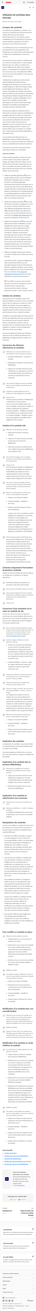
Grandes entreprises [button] (8, 1277)
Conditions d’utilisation (19, 1305)
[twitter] (9, 1301)
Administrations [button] (6, 1281)
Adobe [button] (4, 1288)
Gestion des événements (21, 215)
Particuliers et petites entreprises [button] (11, 1273)
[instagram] (6, 1301)
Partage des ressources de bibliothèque (16, 1156)
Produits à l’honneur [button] (8, 1292)
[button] (24, 2)
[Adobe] (8, 2)
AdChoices (12, 1308)
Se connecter (30, 2)
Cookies (27, 1305)
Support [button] (5, 1284)
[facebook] (3, 1301)
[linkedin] (12, 1301)
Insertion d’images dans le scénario (16, 636)
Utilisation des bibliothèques (12, 1159)
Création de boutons (10, 1153)
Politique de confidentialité (8, 1305)
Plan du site (5, 1308)
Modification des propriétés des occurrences (17, 1161)
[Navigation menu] (2, 2)
